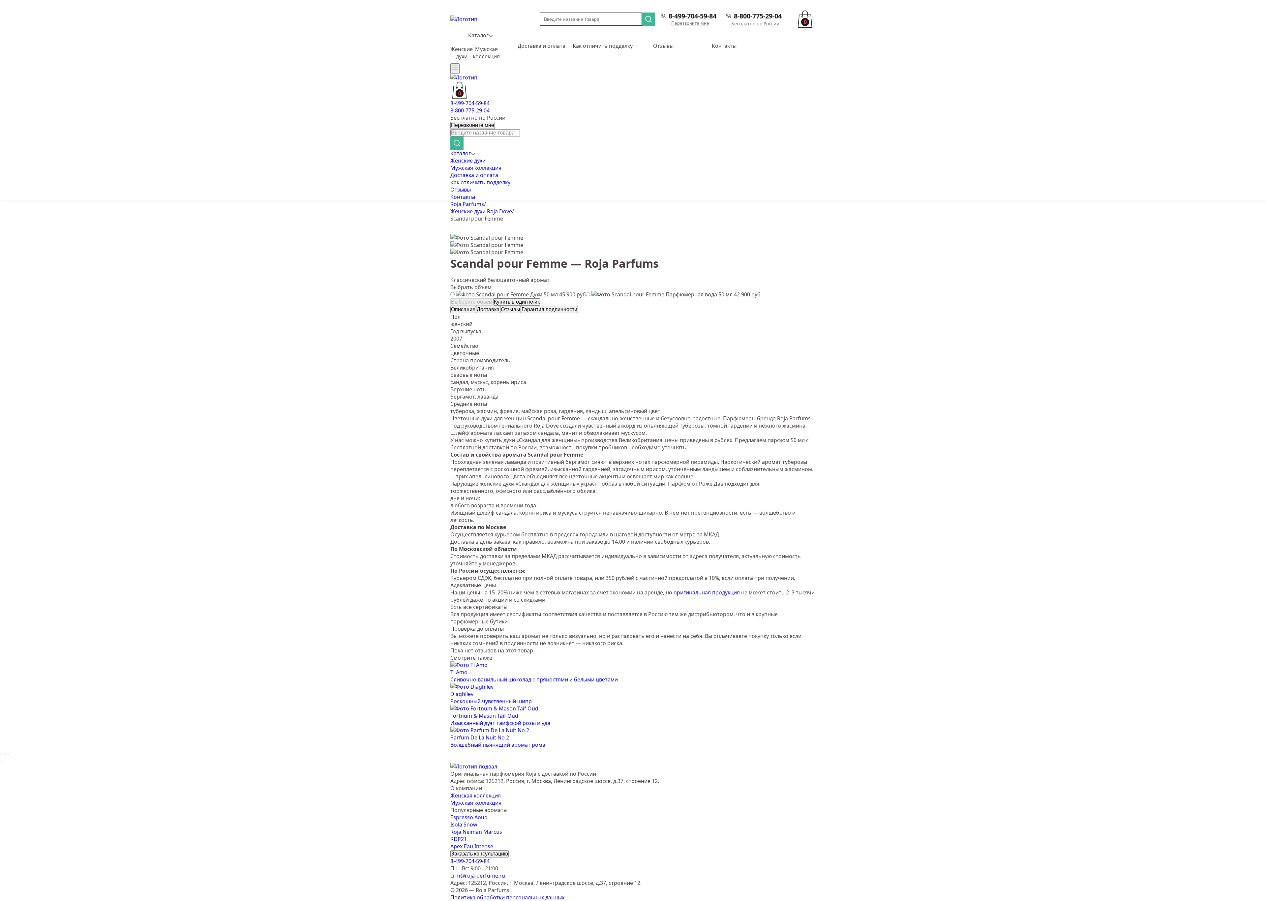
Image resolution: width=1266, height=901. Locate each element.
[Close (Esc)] (0, 754)
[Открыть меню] (455, 68)
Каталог (478, 35)
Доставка (488, 309)
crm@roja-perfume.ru (477, 875)
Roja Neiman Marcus (476, 831)
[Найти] (648, 19)
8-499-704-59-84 (692, 16)
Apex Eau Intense (471, 846)
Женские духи (461, 52)
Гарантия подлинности (549, 309)
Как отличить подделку (603, 45)
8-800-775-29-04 (758, 16)
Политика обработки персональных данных (507, 897)
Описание (463, 309)
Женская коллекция (475, 795)
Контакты (724, 45)
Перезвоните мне (690, 23)
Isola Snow (463, 824)
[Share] (3, 754)
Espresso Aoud (469, 817)
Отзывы (663, 45)
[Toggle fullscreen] (6, 754)
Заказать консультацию (479, 853)
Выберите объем (472, 302)
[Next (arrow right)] (3, 761)
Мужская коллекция (486, 52)
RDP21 (458, 839)
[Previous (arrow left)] (0, 761)
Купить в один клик (517, 302)
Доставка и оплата (541, 45)
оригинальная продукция (707, 592)
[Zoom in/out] (8, 754)
